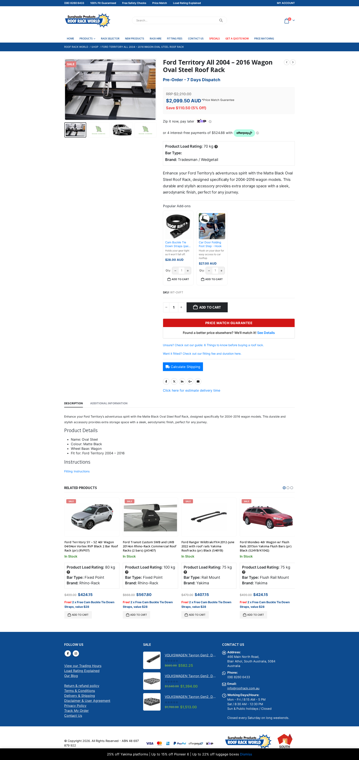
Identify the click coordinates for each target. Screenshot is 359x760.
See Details (266, 333)
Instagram (76, 653)
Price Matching (264, 38)
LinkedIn (182, 381)
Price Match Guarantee (218, 100)
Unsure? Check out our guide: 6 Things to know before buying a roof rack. (213, 345)
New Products (134, 38)
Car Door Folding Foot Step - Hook (210, 244)
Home (70, 38)
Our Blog (71, 676)
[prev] (287, 62)
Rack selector (110, 38)
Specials (214, 38)
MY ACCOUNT (286, 3)
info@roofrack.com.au (243, 688)
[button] (65, 89)
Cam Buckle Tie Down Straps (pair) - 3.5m (177, 244)
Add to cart (210, 307)
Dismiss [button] (246, 754)
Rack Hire (155, 38)
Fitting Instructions (77, 471)
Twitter (174, 381)
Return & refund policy (81, 686)
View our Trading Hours (82, 666)
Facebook (166, 381)
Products (86, 38)
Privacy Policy (75, 706)
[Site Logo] (87, 20)
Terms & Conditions (79, 691)
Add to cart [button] (180, 279)
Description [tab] (73, 403)
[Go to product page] (152, 660)
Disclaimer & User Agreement (87, 701)
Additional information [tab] (109, 403)
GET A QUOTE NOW (237, 38)
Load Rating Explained (82, 671)
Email (198, 381)
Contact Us (196, 38)
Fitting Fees (174, 38)
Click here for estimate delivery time (191, 390)
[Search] (221, 20)
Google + (190, 381)
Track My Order (76, 711)
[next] (293, 62)
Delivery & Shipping (79, 696)
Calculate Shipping (185, 367)
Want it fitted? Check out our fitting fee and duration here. (202, 353)
